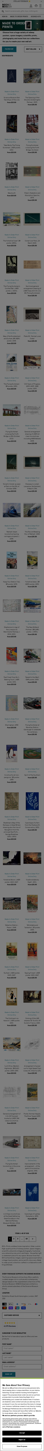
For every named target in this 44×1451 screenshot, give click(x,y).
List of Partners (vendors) (11, 1427)
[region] (22, 1415)
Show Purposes (22, 1446)
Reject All (22, 1440)
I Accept (22, 1433)
